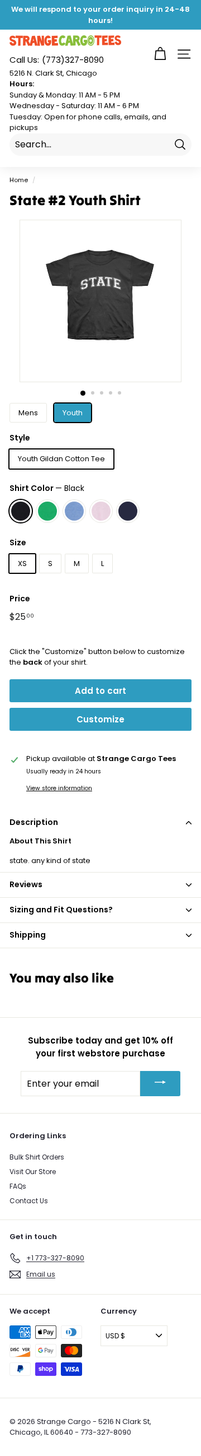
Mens (28, 412)
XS (22, 563)
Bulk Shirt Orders (36, 1157)
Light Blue (74, 511)
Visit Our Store (32, 1171)
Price (19, 598)
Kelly (47, 511)
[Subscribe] (160, 1083)
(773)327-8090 (56, 60)
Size (17, 542)
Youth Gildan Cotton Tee (61, 458)
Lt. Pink (101, 511)
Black (20, 511)
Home (18, 179)
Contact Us (28, 1200)
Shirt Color (46, 488)
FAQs (17, 1186)
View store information (59, 788)
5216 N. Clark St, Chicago (53, 73)
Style (19, 437)
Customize (100, 719)
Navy (128, 511)
